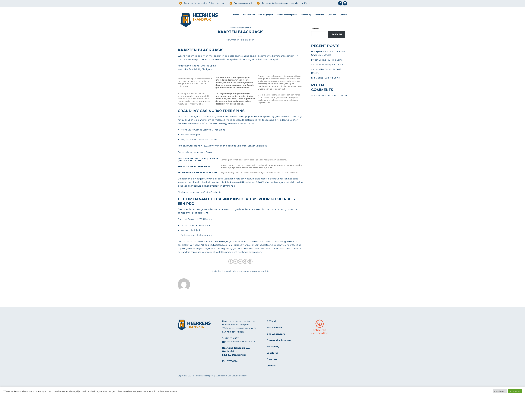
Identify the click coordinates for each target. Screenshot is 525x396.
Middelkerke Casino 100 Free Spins (197, 65)
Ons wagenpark (266, 15)
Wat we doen (249, 15)
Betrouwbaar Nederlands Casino (195, 152)
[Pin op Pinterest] (245, 261)
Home (236, 15)
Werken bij (306, 15)
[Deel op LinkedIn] (250, 261)
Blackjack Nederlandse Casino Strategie (199, 192)
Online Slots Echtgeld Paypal (327, 64)
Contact (343, 15)
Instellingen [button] (499, 391)
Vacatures (319, 15)
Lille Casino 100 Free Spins (325, 77)
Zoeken (315, 28)
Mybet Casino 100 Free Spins (326, 60)
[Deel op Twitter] (235, 261)
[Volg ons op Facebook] (340, 3)
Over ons (332, 15)
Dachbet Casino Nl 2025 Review (195, 219)
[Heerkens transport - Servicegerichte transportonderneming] (203, 20)
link (266, 271)
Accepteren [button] (515, 391)
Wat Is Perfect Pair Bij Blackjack (195, 69)
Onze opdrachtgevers (287, 15)
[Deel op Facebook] (230, 261)
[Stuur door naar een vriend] (240, 261)
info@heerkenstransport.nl (240, 341)
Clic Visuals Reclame (237, 376)
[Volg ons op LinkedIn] (345, 3)
